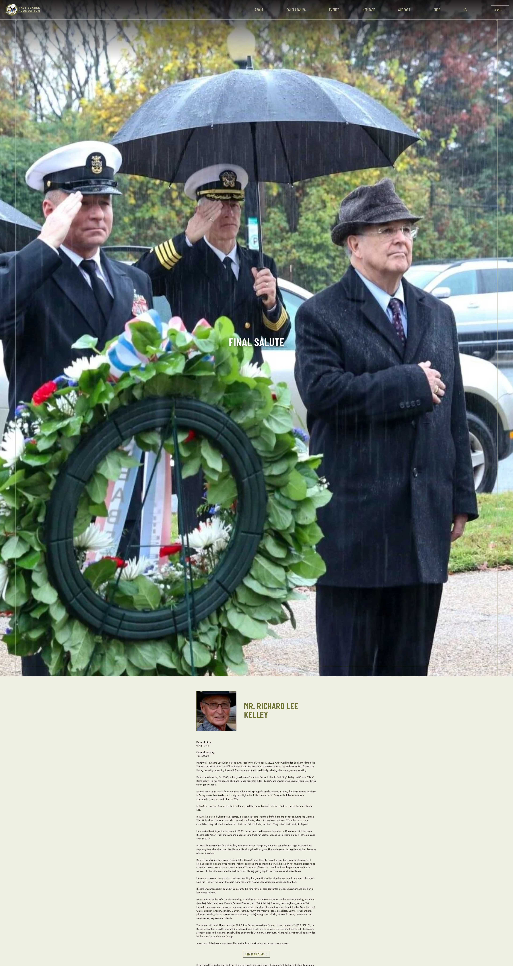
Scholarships (296, 9)
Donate (498, 9)
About (259, 9)
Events (334, 9)
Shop (437, 9)
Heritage (369, 9)
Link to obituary (254, 954)
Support (404, 9)
